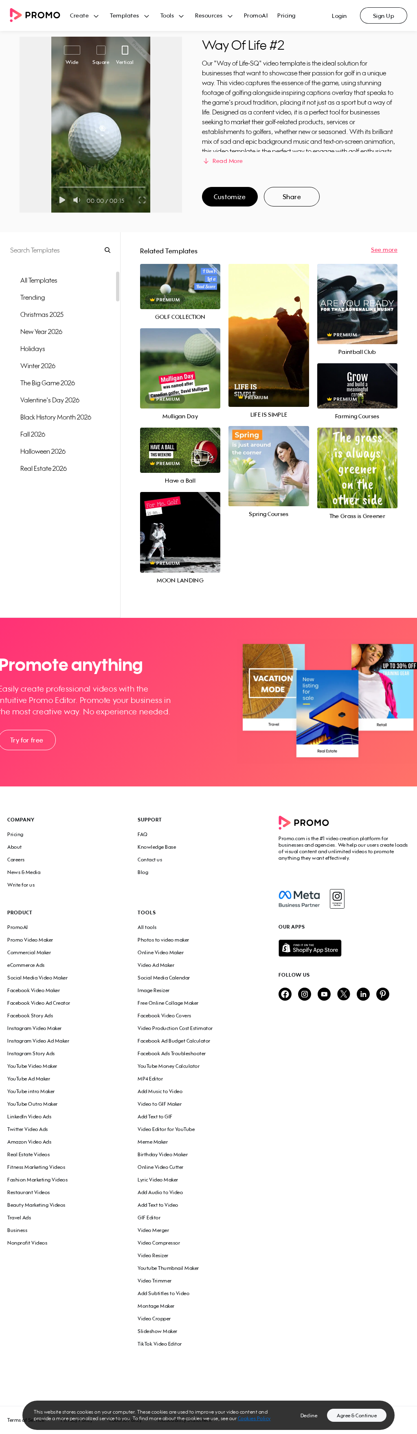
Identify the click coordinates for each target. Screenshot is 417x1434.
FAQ (143, 834)
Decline (309, 1415)
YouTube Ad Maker (28, 1079)
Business (17, 1230)
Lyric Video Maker (158, 1180)
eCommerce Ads (26, 965)
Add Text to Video (158, 1205)
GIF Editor (149, 1217)
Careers (16, 859)
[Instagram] (337, 899)
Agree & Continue (357, 1415)
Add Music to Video (160, 1091)
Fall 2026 (32, 434)
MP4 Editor (150, 1079)
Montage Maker (156, 1306)
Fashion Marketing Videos (37, 1180)
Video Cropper (154, 1318)
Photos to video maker (163, 940)
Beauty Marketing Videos (36, 1205)
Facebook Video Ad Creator (38, 1003)
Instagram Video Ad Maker (38, 1041)
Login (339, 15)
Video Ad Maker (156, 965)
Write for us (21, 885)
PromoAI (256, 15)
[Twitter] (343, 995)
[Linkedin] (363, 995)
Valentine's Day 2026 (49, 400)
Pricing (286, 15)
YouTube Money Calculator (169, 1066)
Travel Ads (19, 1217)
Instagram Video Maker (34, 1028)
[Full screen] (142, 200)
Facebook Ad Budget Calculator (174, 1041)
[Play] (62, 200)
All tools (147, 927)
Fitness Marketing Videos (36, 1167)
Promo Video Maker (30, 940)
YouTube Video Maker (32, 1066)
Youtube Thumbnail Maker (168, 1268)
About (14, 847)
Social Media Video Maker (37, 978)
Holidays (32, 349)
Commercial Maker (29, 952)
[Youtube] (324, 995)
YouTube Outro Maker (32, 1104)
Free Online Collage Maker (168, 1003)
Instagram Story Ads (31, 1053)
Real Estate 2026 (43, 468)
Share (292, 197)
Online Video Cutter (161, 1167)
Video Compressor (159, 1243)
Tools (167, 15)
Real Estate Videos (28, 1154)
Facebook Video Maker (33, 990)
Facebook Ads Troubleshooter (172, 1053)
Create (79, 15)
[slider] (59, 187)
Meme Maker (153, 1142)
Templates (124, 15)
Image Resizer (154, 990)
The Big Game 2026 (47, 383)
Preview (180, 277)
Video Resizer (153, 1255)
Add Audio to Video (160, 1192)
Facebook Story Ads (30, 1015)
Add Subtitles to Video (163, 1293)
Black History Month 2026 (55, 417)
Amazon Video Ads (29, 1142)
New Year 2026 (41, 331)
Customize (230, 197)
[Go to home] (40, 15)
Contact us (150, 859)
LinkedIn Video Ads (29, 1116)
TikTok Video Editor (160, 1344)
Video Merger (153, 1230)
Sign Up (384, 15)
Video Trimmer (155, 1281)
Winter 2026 (37, 366)
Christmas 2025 (42, 314)
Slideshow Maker (158, 1331)
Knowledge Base (157, 847)
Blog (143, 872)
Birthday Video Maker (163, 1154)
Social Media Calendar (164, 978)
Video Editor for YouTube (166, 1129)
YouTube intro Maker (31, 1091)
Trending (32, 297)
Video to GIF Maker (160, 1104)
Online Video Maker (161, 952)
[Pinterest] (382, 995)
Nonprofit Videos (27, 1243)
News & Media (23, 872)
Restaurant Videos (28, 1192)
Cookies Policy (254, 1418)
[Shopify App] (344, 948)
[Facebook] (299, 899)
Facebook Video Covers (164, 1015)
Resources (209, 15)
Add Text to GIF (155, 1116)
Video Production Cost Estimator (175, 1028)
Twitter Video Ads (27, 1129)
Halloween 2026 (43, 451)
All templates (38, 280)
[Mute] (78, 200)
